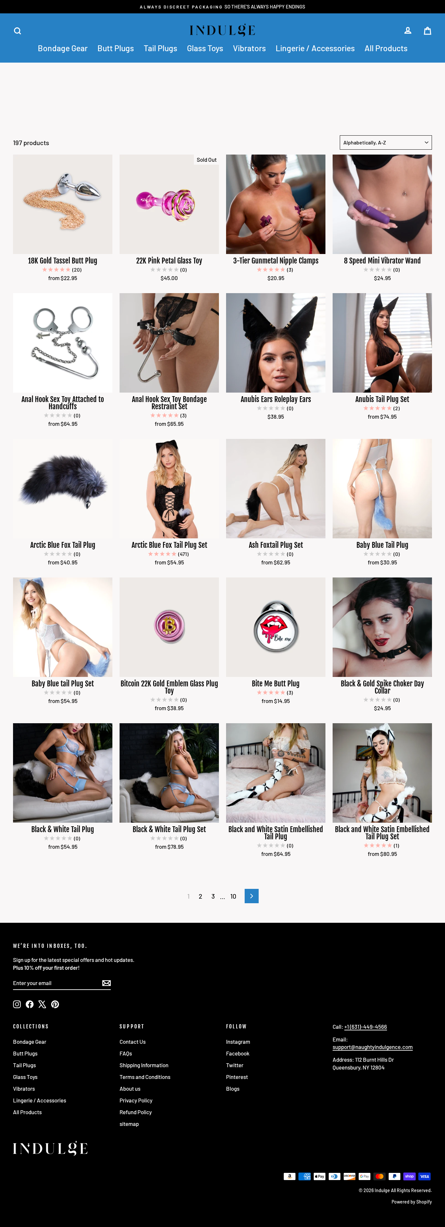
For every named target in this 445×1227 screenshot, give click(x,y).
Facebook (238, 1053)
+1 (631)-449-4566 (365, 1026)
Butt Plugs (115, 48)
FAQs (126, 1053)
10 (233, 896)
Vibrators (249, 48)
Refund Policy (136, 1112)
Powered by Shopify (412, 1202)
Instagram (238, 1041)
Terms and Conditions (145, 1076)
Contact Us (133, 1041)
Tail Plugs (160, 48)
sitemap (129, 1123)
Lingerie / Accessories (315, 48)
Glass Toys (205, 48)
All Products (386, 48)
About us (130, 1088)
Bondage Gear (63, 48)
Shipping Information (144, 1065)
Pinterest (237, 1076)
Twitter (234, 1065)
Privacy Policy (136, 1100)
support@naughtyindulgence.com (373, 1046)
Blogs (232, 1088)
